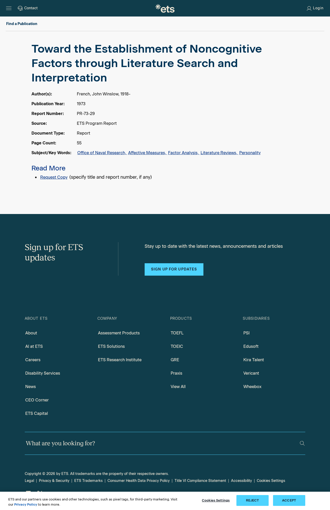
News (30, 386)
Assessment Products (119, 333)
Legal (29, 481)
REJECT (252, 500)
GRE (175, 359)
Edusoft (251, 346)
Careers (32, 359)
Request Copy (54, 177)
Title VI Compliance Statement (200, 481)
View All (178, 386)
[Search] (302, 443)
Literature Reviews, (219, 152)
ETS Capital (36, 413)
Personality (250, 152)
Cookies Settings (271, 481)
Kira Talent (253, 359)
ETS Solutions (111, 346)
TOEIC (177, 346)
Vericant (251, 373)
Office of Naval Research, (102, 152)
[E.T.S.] (165, 8)
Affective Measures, (147, 152)
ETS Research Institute (120, 359)
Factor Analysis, (184, 152)
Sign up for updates (174, 269)
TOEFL (177, 333)
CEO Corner (37, 400)
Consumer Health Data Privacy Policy (139, 481)
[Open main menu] (9, 8)
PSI (246, 333)
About (31, 333)
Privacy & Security (54, 481)
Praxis (176, 373)
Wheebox (252, 386)
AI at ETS (34, 346)
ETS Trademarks (88, 481)
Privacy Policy (25, 504)
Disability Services (42, 373)
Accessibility (241, 481)
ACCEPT (289, 500)
